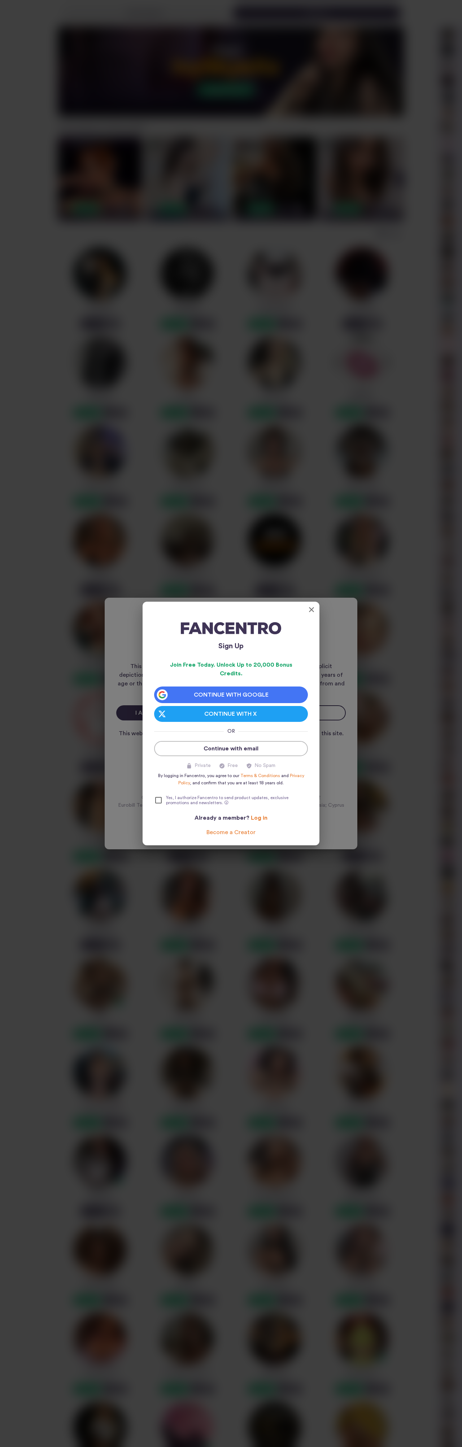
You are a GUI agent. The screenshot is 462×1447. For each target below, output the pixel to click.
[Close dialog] (311, 610)
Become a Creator (231, 832)
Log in (259, 818)
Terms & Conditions (260, 775)
